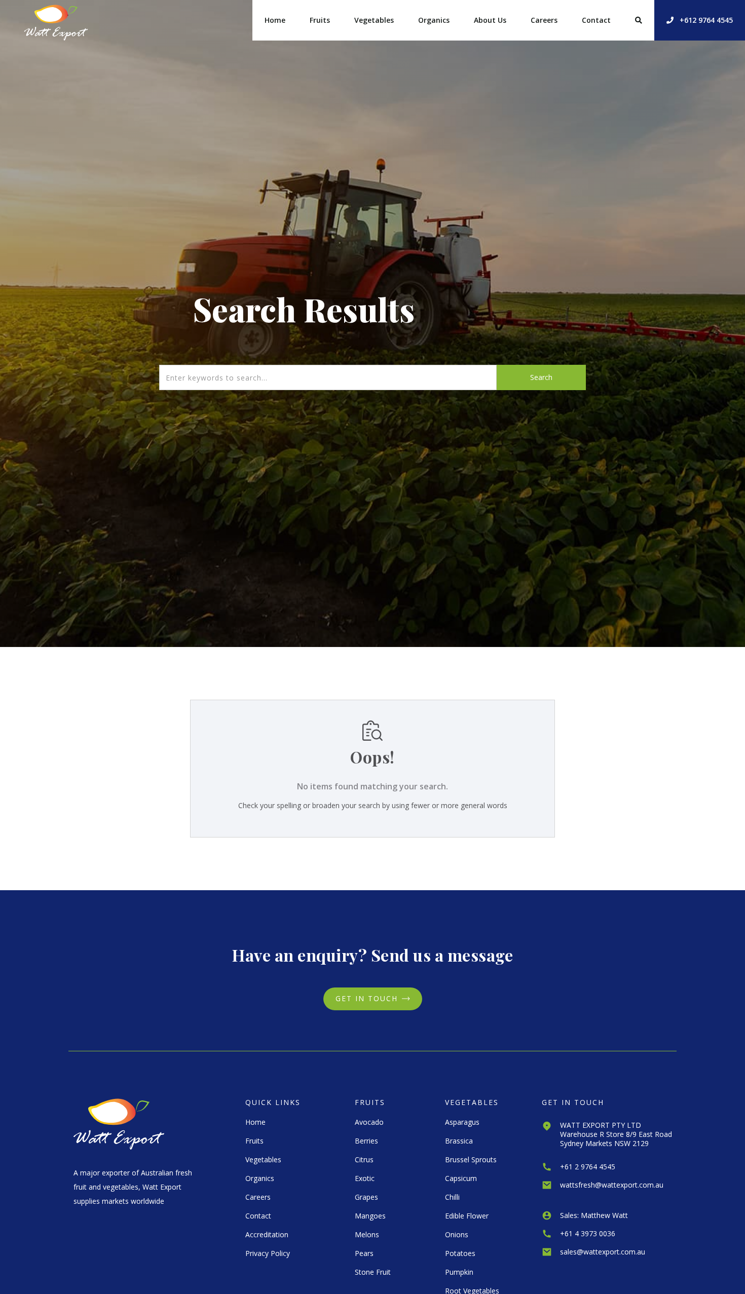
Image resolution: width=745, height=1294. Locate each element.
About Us (490, 20)
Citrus (364, 1159)
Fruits (320, 20)
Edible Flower (467, 1216)
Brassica (459, 1141)
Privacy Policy (267, 1253)
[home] (56, 20)
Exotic (365, 1178)
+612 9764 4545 (699, 20)
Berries (366, 1141)
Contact (596, 20)
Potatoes (460, 1253)
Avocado (369, 1122)
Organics (434, 20)
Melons (367, 1234)
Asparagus (462, 1122)
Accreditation (266, 1234)
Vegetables (374, 20)
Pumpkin (459, 1272)
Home (275, 20)
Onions (456, 1234)
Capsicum (461, 1178)
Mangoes (370, 1216)
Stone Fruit (373, 1272)
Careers (544, 20)
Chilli (452, 1197)
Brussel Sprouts (471, 1159)
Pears (364, 1253)
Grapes (366, 1197)
